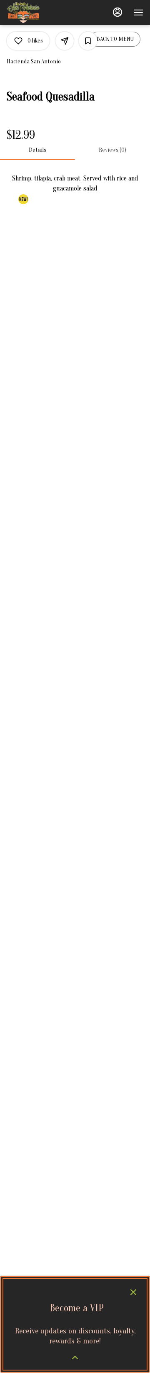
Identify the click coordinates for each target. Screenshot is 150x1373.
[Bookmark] (88, 41)
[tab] (37, 150)
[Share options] (64, 41)
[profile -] (117, 12)
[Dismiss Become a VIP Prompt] (133, 1292)
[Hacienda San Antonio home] (44, 12)
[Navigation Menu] (138, 12)
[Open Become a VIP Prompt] (75, 1358)
